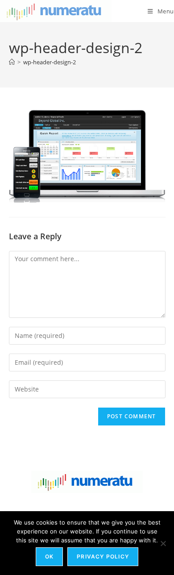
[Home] (12, 62)
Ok (49, 556)
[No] (162, 543)
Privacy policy (103, 556)
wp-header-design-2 (49, 62)
